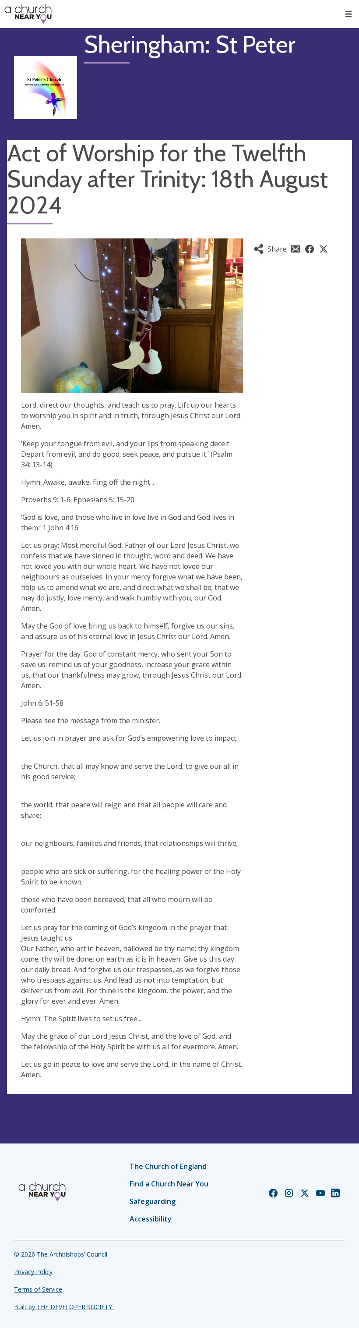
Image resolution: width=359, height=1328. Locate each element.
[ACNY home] (28, 14)
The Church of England (168, 1166)
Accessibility (151, 1219)
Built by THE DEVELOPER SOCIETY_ (64, 1307)
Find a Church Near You (169, 1184)
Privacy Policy (33, 1272)
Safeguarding (153, 1201)
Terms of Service (38, 1289)
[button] (348, 14)
